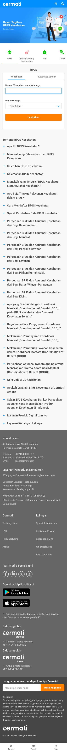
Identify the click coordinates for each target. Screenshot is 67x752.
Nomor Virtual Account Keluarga (23, 85)
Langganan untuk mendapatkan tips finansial (30, 681)
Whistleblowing (44, 546)
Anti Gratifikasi (44, 554)
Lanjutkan (34, 117)
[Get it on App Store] (33, 603)
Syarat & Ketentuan (46, 523)
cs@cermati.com (25, 460)
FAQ (5, 531)
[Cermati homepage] (15, 727)
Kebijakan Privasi (45, 531)
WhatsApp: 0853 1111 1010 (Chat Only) (24, 495)
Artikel (6, 546)
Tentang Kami (10, 523)
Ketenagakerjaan (47, 76)
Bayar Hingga (12, 100)
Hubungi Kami (10, 538)
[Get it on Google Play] (33, 592)
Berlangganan (52, 687)
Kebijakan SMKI (44, 538)
